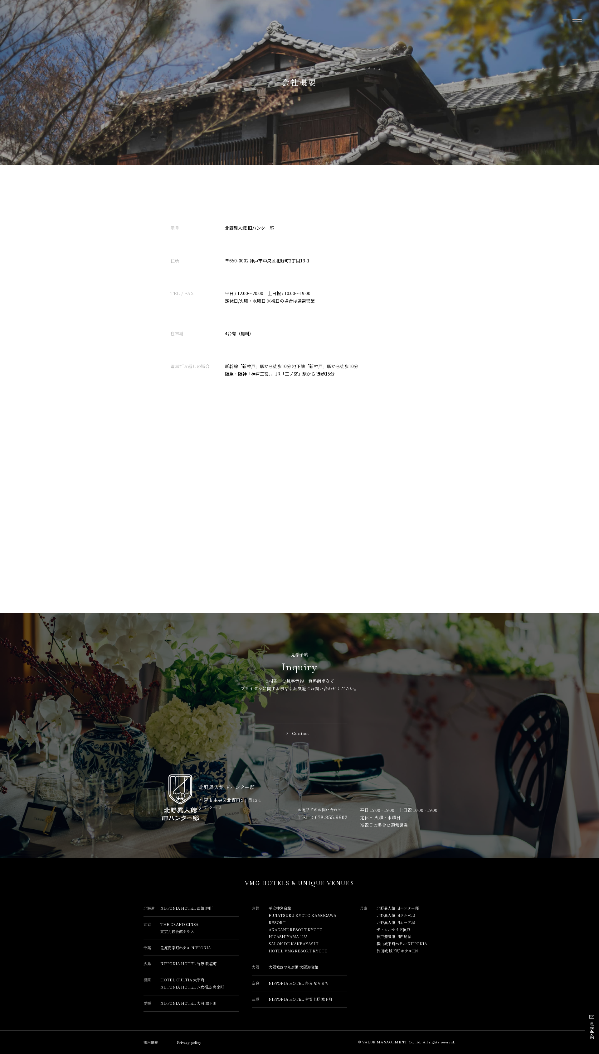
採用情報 (151, 1042)
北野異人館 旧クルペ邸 (396, 915)
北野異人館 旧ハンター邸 (398, 908)
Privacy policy (189, 1042)
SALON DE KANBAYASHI (294, 943)
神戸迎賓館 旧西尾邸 (394, 936)
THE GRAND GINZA (179, 924)
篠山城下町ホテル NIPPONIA (402, 943)
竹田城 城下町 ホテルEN (397, 950)
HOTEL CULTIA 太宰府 (182, 979)
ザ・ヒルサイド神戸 (393, 929)
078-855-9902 (331, 817)
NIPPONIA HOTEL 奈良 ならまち (299, 983)
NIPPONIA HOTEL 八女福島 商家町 (192, 986)
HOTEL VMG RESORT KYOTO (298, 950)
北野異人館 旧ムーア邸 (396, 922)
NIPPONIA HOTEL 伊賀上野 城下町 (300, 999)
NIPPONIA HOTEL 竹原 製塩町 (188, 963)
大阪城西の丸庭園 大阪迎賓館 (293, 967)
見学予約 (592, 1030)
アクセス (213, 807)
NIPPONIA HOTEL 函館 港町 (186, 908)
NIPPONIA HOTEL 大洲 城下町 (188, 1003)
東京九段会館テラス (177, 931)
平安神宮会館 (280, 908)
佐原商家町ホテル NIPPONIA (185, 947)
